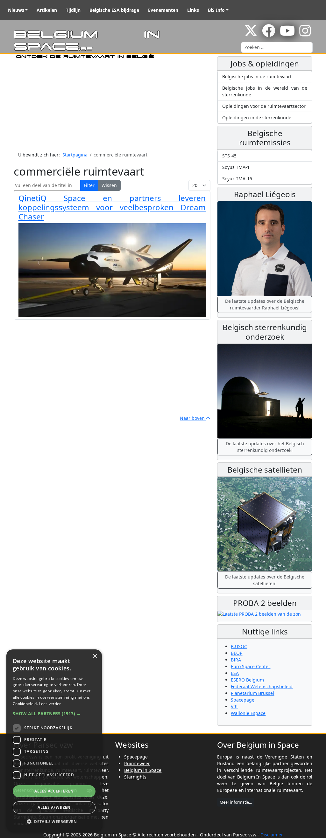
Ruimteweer (137, 763)
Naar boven (193, 418)
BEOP (236, 653)
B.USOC (239, 646)
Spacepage (242, 700)
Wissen (109, 185)
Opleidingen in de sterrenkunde (256, 117)
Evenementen (163, 10)
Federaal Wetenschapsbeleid (262, 686)
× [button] (94, 656)
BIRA (236, 660)
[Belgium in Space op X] (251, 34)
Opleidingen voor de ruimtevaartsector (264, 106)
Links (193, 10)
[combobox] (277, 47)
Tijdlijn (73, 10)
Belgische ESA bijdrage (114, 10)
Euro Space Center (250, 666)
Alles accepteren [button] (54, 791)
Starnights (135, 777)
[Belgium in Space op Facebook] (268, 34)
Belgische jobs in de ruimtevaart (257, 76)
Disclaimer (271, 835)
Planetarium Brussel (252, 693)
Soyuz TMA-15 (237, 179)
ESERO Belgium (247, 680)
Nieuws (16, 10)
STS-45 (229, 156)
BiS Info (216, 10)
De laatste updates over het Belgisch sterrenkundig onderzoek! (265, 446)
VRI (234, 706)
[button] (54, 713)
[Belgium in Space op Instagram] (305, 34)
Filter (89, 185)
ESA (235, 673)
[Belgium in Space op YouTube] (287, 34)
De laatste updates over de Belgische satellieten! (264, 580)
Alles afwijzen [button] (54, 807)
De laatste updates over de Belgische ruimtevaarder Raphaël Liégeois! (264, 304)
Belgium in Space (142, 770)
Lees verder (50, 703)
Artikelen (47, 10)
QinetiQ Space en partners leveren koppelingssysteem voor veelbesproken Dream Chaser (112, 207)
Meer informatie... (236, 802)
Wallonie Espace (248, 713)
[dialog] (54, 740)
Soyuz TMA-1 (236, 167)
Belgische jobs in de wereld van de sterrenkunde (264, 91)
